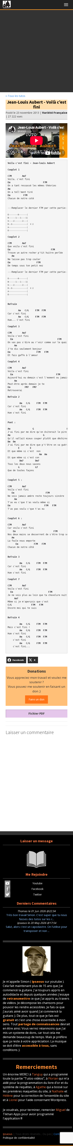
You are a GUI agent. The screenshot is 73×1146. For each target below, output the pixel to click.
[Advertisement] (36, 52)
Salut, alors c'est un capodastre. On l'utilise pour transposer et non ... (36, 928)
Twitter (37, 894)
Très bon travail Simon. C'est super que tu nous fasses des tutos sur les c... (36, 917)
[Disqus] (36, 783)
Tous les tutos (15, 96)
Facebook (37, 889)
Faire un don (36, 699)
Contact (58, 1134)
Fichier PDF (36, 713)
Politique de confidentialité (19, 1137)
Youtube (37, 883)
